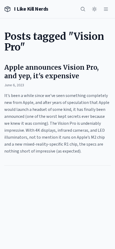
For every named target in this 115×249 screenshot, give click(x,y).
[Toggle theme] (94, 9)
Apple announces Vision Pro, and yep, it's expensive (51, 71)
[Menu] (106, 9)
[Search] (83, 9)
